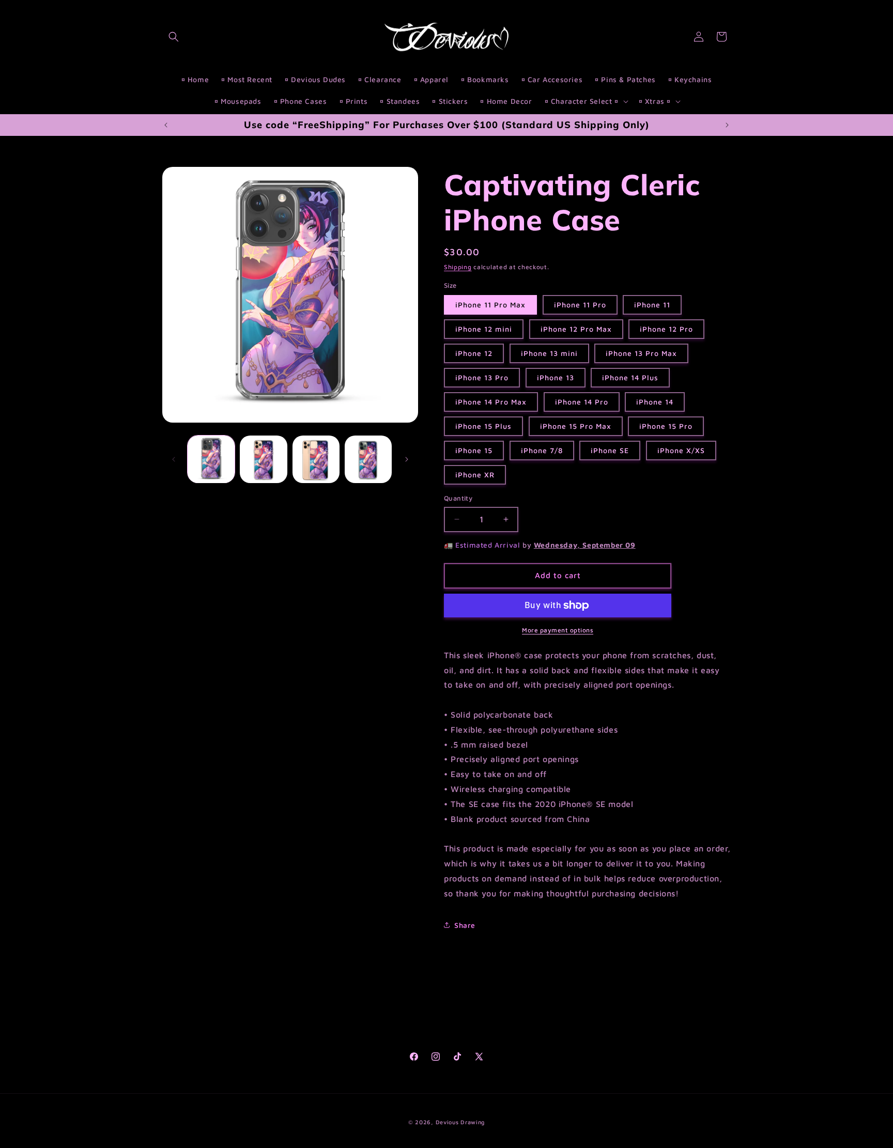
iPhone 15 (473, 450)
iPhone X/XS (681, 450)
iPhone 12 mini (483, 328)
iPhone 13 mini (549, 353)
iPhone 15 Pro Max (575, 426)
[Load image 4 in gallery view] (368, 459)
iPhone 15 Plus (483, 426)
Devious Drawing (460, 1122)
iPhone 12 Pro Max (576, 328)
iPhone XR (475, 474)
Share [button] (464, 925)
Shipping (458, 267)
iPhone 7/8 (542, 450)
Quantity (458, 498)
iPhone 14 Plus (630, 377)
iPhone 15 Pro (665, 426)
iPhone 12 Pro (666, 328)
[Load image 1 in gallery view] (211, 459)
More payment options (557, 630)
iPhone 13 (555, 377)
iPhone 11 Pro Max (490, 304)
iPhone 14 (654, 401)
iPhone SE (610, 450)
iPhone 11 (652, 304)
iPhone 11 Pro (580, 304)
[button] (173, 36)
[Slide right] (406, 459)
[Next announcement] (727, 125)
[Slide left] (173, 459)
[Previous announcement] (166, 125)
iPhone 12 (473, 353)
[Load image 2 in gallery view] (263, 459)
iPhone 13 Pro (482, 377)
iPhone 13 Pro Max (641, 353)
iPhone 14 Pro (581, 401)
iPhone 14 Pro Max (491, 401)
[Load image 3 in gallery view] (316, 459)
